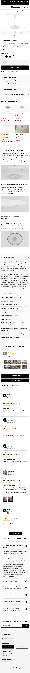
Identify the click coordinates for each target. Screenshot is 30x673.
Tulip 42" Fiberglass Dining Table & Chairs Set (20, 136)
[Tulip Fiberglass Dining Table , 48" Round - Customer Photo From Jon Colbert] (18, 362)
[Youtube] (16, 668)
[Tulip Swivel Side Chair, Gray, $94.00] (22, 108)
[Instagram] (19, 668)
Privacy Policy (14, 670)
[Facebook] (11, 668)
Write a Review (16, 376)
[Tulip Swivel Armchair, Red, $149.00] (8, 108)
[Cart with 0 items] (27, 7)
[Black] (6, 56)
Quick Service (8, 647)
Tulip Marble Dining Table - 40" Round (6, 135)
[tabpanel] (3, 32)
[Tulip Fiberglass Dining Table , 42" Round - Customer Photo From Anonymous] (24, 367)
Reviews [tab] (4, 385)
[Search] (24, 7)
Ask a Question (16, 380)
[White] (3, 56)
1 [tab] (14, 35)
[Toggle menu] (2, 7)
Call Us (22, 647)
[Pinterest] (13, 668)
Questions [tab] (14, 385)
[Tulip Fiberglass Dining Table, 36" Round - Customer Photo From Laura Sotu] (24, 362)
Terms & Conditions (23, 670)
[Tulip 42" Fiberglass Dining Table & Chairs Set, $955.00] (22, 129)
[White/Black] (10, 56)
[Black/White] (13, 56)
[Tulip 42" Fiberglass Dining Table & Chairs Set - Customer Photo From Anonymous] (13, 367)
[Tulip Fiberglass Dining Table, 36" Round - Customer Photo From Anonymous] (7, 367)
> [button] (15, 533)
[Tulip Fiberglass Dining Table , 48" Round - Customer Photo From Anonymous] (7, 362)
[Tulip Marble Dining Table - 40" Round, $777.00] (8, 129)
